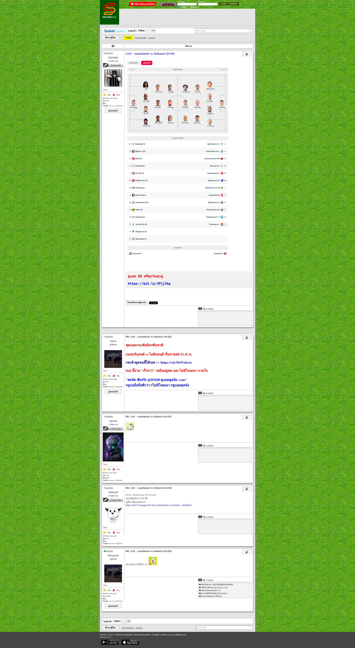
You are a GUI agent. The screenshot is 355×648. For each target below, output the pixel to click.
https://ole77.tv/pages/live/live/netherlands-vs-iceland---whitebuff (158, 505)
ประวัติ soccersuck (167, 635)
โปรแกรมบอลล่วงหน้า (141, 635)
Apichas (113, 421)
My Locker (207, 308)
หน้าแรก (103, 635)
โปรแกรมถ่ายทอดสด (123, 635)
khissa (113, 341)
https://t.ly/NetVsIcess (176, 362)
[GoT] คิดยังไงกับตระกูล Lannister (214, 593)
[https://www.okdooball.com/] (178, 259)
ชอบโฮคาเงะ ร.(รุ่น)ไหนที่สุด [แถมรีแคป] (217, 585)
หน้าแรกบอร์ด (140, 38)
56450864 (113, 57)
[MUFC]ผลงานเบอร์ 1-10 (210, 590)
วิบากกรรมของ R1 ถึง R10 (211, 596)
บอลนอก (152, 38)
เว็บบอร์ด (155, 635)
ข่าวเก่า (111, 635)
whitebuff (113, 492)
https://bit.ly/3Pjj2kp (149, 284)
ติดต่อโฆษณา (181, 635)
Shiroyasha (113, 555)
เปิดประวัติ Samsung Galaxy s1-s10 (214, 587)
